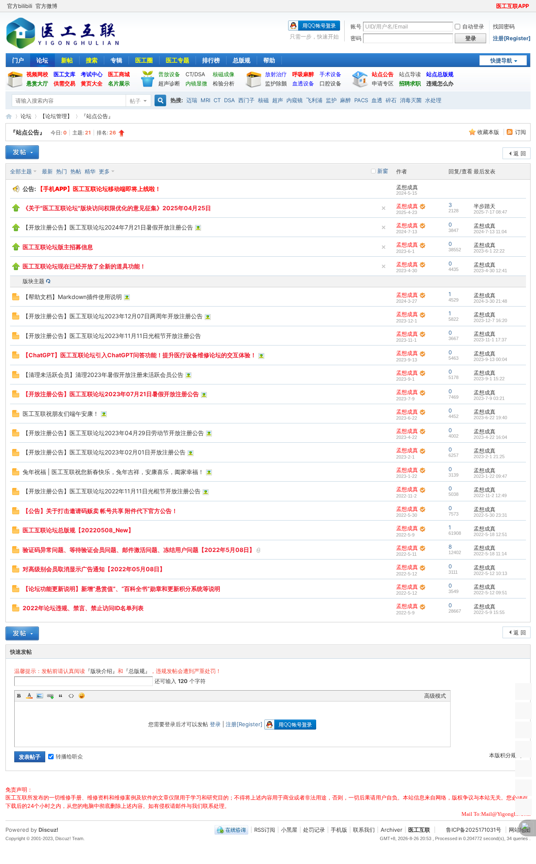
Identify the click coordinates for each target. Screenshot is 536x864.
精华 (90, 171)
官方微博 (46, 6)
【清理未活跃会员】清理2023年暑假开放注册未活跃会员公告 (103, 374)
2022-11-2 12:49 (490, 495)
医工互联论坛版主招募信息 (58, 246)
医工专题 (177, 60)
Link (50, 695)
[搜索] (159, 101)
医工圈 (144, 60)
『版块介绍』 (101, 671)
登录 (215, 724)
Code (71, 695)
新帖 (67, 60)
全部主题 (21, 171)
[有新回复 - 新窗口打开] (15, 298)
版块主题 (33, 281)
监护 (331, 100)
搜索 (92, 60)
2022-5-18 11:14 (490, 553)
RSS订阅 (264, 829)
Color (29, 695)
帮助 (269, 60)
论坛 (42, 60)
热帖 (75, 171)
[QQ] (231, 829)
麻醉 (345, 100)
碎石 (391, 100)
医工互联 (8, 116)
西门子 (246, 100)
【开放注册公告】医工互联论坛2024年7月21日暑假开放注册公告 (108, 227)
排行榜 (211, 60)
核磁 (263, 100)
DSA (229, 100)
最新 (47, 171)
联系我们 (364, 829)
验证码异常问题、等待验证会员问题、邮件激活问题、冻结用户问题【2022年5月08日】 (139, 549)
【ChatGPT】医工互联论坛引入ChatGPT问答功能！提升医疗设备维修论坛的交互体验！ (139, 354)
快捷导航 (501, 60)
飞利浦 (314, 100)
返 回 (519, 153)
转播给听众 (69, 756)
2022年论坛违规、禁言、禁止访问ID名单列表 (83, 607)
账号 (355, 26)
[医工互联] (62, 47)
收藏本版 (489, 132)
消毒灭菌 (411, 100)
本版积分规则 (505, 755)
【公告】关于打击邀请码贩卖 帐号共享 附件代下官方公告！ (100, 510)
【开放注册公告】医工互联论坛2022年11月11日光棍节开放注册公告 (112, 491)
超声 (277, 100)
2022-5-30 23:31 (490, 515)
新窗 (382, 171)
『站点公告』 (97, 116)
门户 (18, 60)
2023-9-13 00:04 (490, 359)
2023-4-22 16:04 (490, 437)
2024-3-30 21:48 (490, 301)
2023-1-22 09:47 (490, 476)
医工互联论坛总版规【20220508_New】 (78, 530)
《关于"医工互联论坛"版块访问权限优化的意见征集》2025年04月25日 (117, 207)
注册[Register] (512, 38)
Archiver (391, 829)
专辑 (116, 60)
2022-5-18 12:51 (490, 534)
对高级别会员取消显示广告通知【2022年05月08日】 (94, 569)
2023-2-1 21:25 (489, 456)
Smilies (81, 695)
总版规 (241, 60)
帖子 (135, 101)
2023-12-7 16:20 (490, 320)
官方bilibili (19, 6)
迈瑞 (191, 100)
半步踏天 (484, 206)
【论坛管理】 (56, 116)
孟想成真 (407, 187)
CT (217, 100)
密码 (355, 38)
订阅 (520, 132)
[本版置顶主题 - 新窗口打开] (16, 209)
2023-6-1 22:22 (489, 250)
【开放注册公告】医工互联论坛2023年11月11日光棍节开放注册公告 (112, 335)
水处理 (433, 100)
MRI (205, 100)
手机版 (339, 829)
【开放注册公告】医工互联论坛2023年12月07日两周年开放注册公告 (113, 316)
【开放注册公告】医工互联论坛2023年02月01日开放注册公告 (104, 452)
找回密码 (504, 26)
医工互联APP (512, 6)
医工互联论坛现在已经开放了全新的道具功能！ (84, 266)
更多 (104, 171)
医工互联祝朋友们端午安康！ (61, 413)
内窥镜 (294, 100)
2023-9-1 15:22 (489, 378)
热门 (61, 171)
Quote (61, 695)
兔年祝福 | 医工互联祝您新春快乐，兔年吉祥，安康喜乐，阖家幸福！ (113, 471)
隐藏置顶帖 (383, 208)
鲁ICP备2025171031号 (473, 829)
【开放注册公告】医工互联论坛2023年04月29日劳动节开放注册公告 (113, 432)
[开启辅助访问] (492, 6)
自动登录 (473, 26)
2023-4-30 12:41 (490, 270)
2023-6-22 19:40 (490, 417)
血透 (376, 100)
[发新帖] (22, 152)
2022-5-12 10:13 (490, 573)
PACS (361, 100)
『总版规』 (136, 671)
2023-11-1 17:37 (490, 339)
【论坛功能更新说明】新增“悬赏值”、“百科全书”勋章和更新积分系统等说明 (121, 588)
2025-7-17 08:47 (490, 211)
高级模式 (435, 695)
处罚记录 (314, 829)
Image (40, 695)
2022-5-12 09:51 (490, 592)
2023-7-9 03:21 (489, 398)
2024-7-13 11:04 (490, 231)
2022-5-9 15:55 (489, 612)
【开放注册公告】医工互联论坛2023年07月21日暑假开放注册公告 (111, 393)
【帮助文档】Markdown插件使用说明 (72, 296)
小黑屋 (289, 829)
